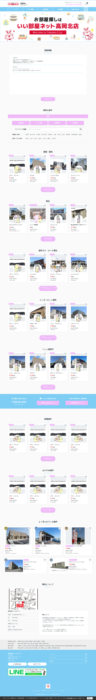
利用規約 (44, 690)
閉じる (89, 698)
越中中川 (23, 648)
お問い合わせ (75, 9)
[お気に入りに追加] (24, 156)
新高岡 (35, 648)
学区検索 (75, 123)
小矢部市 (54, 138)
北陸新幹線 (41, 645)
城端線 (37, 645)
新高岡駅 (50, 134)
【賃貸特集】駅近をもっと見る (48, 239)
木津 (28, 643)
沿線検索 (45, 9)
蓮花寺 (36, 643)
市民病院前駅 (74, 134)
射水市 (35, 138)
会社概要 (60, 9)
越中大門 (31, 648)
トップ (15, 9)
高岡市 (27, 138)
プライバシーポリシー (52, 690)
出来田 (25, 643)
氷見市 (44, 138)
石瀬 (22, 643)
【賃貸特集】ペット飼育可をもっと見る (48, 387)
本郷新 (44, 643)
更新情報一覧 (48, 99)
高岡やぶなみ (44, 648)
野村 (19, 643)
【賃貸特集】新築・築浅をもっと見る (48, 189)
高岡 (19, 648)
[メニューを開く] (86, 9)
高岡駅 (27, 134)
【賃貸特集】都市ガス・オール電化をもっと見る (48, 288)
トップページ (52, 654)
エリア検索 (30, 9)
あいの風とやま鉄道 (26, 645)
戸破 (31, 643)
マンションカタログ (36, 690)
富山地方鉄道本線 (77, 645)
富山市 (31, 138)
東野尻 (49, 648)
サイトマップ (62, 690)
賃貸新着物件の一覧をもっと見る (48, 459)
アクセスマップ (52, 657)
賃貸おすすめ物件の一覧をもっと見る (48, 510)
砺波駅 (80, 134)
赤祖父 (40, 643)
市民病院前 (54, 648)
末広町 (27, 648)
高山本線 (84, 645)
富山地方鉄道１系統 (49, 645)
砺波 (58, 648)
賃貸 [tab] (48, 116)
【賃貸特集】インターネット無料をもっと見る (48, 338)
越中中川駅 (32, 134)
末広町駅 (38, 134)
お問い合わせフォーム (48, 403)
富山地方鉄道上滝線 (59, 645)
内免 (48, 643)
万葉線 (19, 645)
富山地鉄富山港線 (69, 645)
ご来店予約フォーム (76, 403)
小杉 (39, 648)
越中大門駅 (44, 134)
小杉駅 (54, 134)
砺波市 (40, 138)
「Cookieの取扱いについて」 (71, 698)
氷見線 (33, 645)
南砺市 (48, 138)
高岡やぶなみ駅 (61, 134)
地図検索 (57, 123)
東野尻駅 (68, 134)
